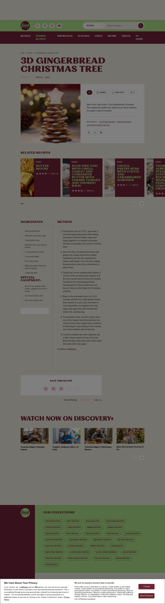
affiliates (24, 587)
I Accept (146, 587)
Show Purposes (146, 596)
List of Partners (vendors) (85, 599)
